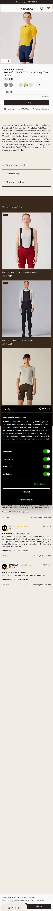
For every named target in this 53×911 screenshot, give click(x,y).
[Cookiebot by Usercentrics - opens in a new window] (39, 409)
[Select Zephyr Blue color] (17, 402)
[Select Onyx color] (5, 402)
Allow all (26, 492)
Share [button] (7, 517)
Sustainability (12, 173)
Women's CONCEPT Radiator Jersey (15, 512)
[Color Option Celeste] (31, 85)
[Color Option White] (35, 85)
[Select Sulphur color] (11, 402)
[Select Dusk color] (8, 402)
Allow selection (26, 500)
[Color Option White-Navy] (16, 85)
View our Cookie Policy (22, 442)
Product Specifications (17, 165)
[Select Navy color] (11, 266)
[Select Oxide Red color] (5, 266)
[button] (45, 517)
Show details (39, 484)
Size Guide (45, 96)
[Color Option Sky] (21, 85)
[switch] (46, 459)
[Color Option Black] (6, 85)
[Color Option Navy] (11, 85)
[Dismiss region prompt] (50, 897)
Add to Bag (26, 103)
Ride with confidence (16, 182)
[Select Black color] (8, 266)
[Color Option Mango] (26, 85)
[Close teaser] (26, 904)
